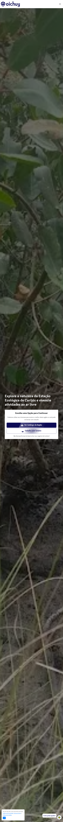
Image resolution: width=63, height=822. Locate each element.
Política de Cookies (7, 815)
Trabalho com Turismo (33, 431)
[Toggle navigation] (60, 4)
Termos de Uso (17, 813)
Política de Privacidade (8, 813)
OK (4, 817)
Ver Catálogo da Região (33, 425)
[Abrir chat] (59, 817)
